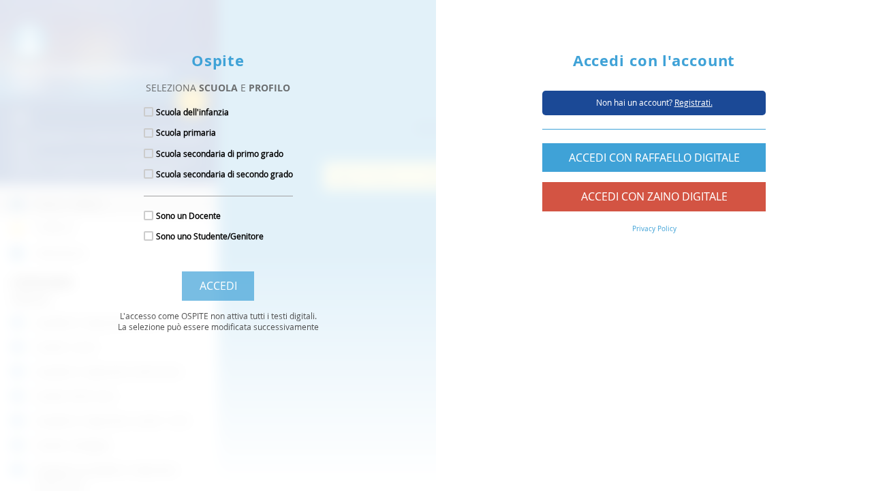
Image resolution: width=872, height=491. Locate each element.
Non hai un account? (654, 102)
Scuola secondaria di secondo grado (224, 173)
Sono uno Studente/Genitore (210, 235)
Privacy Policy (654, 228)
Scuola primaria (186, 132)
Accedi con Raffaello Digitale (654, 157)
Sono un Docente (188, 215)
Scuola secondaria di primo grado (219, 153)
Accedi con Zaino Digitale (654, 196)
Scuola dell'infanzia (192, 111)
